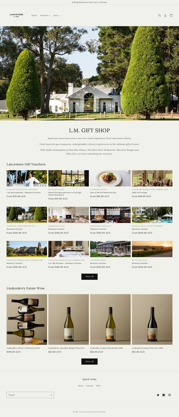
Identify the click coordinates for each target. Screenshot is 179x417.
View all (89, 276)
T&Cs (98, 386)
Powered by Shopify (99, 412)
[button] (159, 15)
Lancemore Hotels (85, 412)
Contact (89, 386)
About (81, 386)
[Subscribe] (51, 395)
